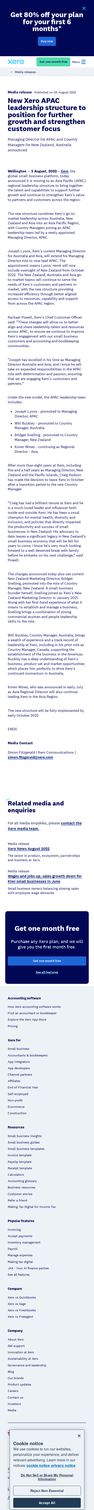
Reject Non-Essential (47, 1490)
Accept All (47, 1502)
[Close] (79, 1436)
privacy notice (63, 1465)
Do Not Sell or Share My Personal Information (47, 1477)
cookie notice (38, 1465)
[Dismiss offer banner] (84, 8)
